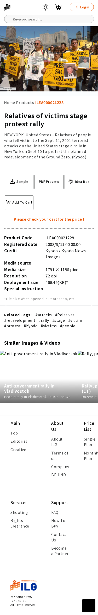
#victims (49, 325)
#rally (43, 320)
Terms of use (59, 455)
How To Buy (58, 523)
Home (9, 102)
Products (25, 102)
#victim (75, 320)
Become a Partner (60, 550)
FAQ (55, 512)
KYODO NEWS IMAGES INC (21, 599)
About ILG (57, 441)
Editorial (18, 441)
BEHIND (58, 474)
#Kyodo (31, 325)
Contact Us (58, 537)
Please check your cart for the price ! (49, 219)
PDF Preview (49, 181)
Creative (18, 449)
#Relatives (65, 314)
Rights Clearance (19, 523)
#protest (12, 325)
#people (68, 325)
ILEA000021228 (49, 102)
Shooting (19, 512)
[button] (91, 307)
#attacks (44, 314)
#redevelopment (19, 320)
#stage (58, 320)
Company (60, 466)
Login (84, 7)
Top (14, 433)
